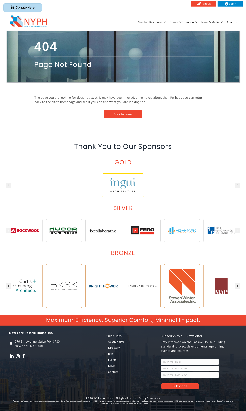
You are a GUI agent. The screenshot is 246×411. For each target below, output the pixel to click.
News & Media (210, 22)
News (111, 366)
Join (110, 354)
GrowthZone (154, 398)
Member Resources (150, 22)
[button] (203, 4)
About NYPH (116, 341)
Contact (113, 372)
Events (112, 360)
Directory (114, 348)
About (230, 22)
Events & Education (182, 22)
